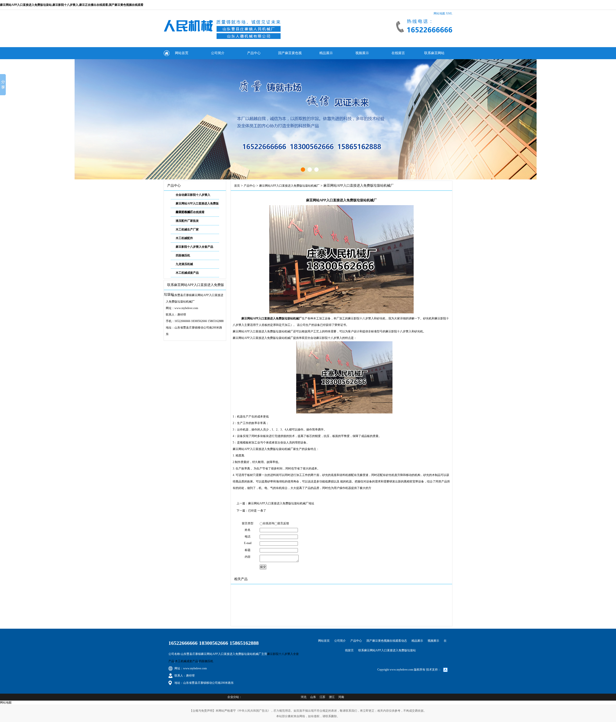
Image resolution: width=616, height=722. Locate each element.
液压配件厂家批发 (187, 220)
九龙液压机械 (184, 264)
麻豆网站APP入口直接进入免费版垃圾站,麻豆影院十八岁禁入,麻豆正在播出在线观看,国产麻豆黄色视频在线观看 (71, 4)
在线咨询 (268, 523)
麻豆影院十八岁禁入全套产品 (194, 246)
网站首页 (181, 53)
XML (449, 13)
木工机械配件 (184, 238)
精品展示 (326, 53)
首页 (237, 185)
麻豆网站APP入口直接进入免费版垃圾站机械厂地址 (281, 503)
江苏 (322, 697)
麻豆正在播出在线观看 (190, 212)
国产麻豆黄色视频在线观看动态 (290, 55)
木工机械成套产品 (187, 272)
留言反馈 (283, 523)
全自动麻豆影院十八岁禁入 (193, 194)
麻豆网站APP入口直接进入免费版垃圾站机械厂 (289, 185)
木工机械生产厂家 (187, 229)
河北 (304, 697)
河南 (341, 697)
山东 (313, 697)
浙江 (332, 697)
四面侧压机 (183, 255)
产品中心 (254, 53)
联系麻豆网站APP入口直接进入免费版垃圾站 (434, 55)
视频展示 (362, 53)
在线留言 (398, 53)
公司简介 (218, 53)
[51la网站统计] (445, 669)
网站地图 (439, 13)
